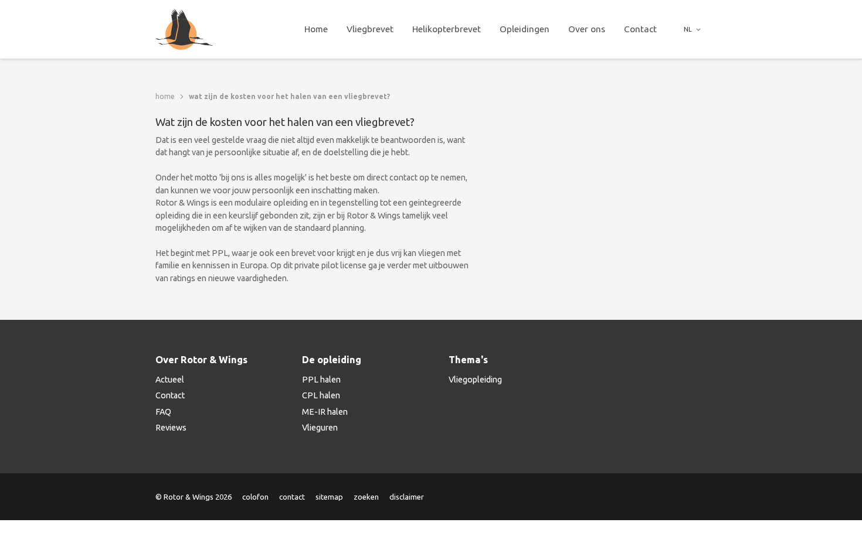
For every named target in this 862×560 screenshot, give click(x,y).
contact (292, 497)
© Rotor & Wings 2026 (193, 497)
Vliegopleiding (475, 379)
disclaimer (406, 497)
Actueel (169, 379)
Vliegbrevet (370, 29)
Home (316, 29)
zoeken (366, 497)
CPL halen (321, 395)
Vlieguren (320, 427)
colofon (255, 497)
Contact (640, 29)
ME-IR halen (325, 411)
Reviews (170, 427)
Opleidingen (524, 29)
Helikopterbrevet (446, 29)
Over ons (586, 29)
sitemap (329, 497)
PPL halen (321, 379)
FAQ (163, 411)
